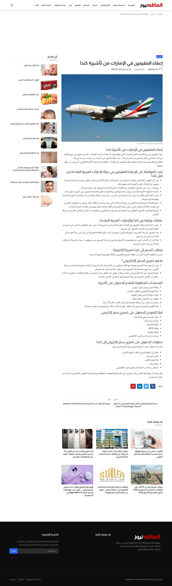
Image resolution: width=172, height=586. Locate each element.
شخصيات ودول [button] (119, 5)
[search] (11, 5)
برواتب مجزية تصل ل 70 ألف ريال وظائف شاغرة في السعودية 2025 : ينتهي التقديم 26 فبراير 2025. (148, 490)
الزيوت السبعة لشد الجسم (28, 80)
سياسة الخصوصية (33, 579)
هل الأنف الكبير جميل (31, 197)
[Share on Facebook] (152, 386)
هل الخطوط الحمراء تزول (29, 153)
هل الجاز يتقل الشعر (31, 138)
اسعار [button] (95, 5)
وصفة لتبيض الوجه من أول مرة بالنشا (24, 182)
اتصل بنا (21, 579)
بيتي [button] (70, 5)
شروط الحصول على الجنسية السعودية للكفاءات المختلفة (86, 403)
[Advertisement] (86, 36)
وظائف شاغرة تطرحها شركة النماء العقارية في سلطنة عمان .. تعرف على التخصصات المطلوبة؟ (113, 490)
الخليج (152, 14)
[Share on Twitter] (146, 386)
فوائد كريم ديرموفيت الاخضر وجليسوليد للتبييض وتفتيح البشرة (26, 168)
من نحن (12, 579)
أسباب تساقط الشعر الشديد (27, 109)
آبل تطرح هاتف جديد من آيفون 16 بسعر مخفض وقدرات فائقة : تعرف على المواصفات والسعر (78, 454)
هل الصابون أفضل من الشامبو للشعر (24, 124)
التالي (109, 399)
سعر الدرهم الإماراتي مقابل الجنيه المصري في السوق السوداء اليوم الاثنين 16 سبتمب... (135, 404)
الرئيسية (131, 5)
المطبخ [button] (77, 5)
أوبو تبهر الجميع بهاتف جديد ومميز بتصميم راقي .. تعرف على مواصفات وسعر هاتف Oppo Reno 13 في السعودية (78, 491)
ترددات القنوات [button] (60, 5)
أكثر (37, 5)
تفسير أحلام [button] (46, 5)
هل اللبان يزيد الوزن (31, 65)
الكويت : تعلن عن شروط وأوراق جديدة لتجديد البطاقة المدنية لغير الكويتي (148, 454)
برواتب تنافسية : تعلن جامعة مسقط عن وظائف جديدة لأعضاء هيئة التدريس (113, 454)
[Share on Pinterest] (133, 386)
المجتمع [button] (86, 5)
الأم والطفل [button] (105, 5)
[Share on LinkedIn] (139, 386)
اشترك (13, 551)
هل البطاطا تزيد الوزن (30, 94)
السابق (116, 399)
